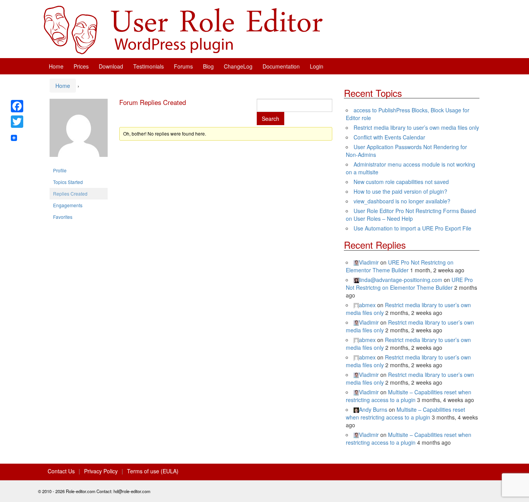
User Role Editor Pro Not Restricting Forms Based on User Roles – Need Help (411, 214)
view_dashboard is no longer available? (402, 201)
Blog (208, 66)
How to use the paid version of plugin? (400, 191)
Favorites (62, 216)
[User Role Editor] (183, 29)
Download (111, 66)
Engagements (67, 205)
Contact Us (61, 471)
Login (316, 66)
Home (56, 66)
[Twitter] (17, 121)
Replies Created (70, 193)
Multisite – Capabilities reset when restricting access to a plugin (408, 396)
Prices (81, 66)
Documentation (281, 66)
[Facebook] (17, 106)
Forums (183, 66)
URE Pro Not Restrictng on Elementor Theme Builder (399, 266)
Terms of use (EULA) (153, 471)
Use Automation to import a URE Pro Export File (412, 228)
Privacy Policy (101, 471)
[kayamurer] (79, 130)
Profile (60, 170)
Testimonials (148, 66)
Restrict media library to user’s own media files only (416, 127)
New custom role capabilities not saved (401, 182)
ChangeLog (238, 66)
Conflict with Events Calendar (389, 137)
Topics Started (68, 182)
